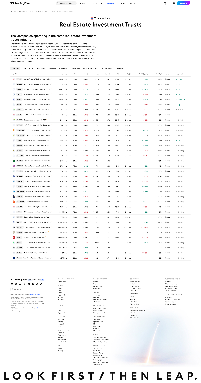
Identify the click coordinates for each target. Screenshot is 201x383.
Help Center (97, 326)
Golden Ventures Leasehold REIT (35, 120)
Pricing (95, 284)
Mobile (60, 348)
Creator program (135, 288)
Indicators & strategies (137, 310)
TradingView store (99, 337)
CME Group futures (99, 308)
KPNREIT (20, 247)
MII (19, 212)
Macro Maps (62, 339)
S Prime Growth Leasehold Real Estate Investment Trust (37, 186)
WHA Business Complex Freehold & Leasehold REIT (37, 207)
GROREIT (20, 166)
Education (133, 302)
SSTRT (19, 222)
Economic (61, 319)
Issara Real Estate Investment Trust (36, 232)
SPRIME (19, 186)
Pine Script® (62, 342)
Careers (96, 328)
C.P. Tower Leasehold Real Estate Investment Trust (38, 125)
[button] (89, 3)
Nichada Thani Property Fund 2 (34, 237)
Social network (135, 281)
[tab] (15, 68)
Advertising (169, 297)
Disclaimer (96, 351)
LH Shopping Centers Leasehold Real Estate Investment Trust (37, 94)
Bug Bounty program (100, 362)
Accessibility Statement (101, 357)
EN (168, 3)
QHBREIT (20, 161)
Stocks (60, 288)
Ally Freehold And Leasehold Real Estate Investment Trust (37, 140)
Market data (97, 286)
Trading (132, 299)
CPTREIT (20, 125)
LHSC (19, 94)
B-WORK (20, 176)
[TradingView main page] (20, 3)
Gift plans (96, 288)
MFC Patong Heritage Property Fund (35, 253)
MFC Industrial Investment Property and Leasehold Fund (37, 212)
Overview (96, 295)
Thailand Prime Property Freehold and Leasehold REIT (37, 145)
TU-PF (19, 258)
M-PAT (19, 253)
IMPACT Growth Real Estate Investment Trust (37, 89)
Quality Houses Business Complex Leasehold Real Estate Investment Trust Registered (38, 161)
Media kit (96, 331)
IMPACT (19, 89)
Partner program (171, 302)
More (132, 3)
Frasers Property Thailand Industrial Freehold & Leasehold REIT (37, 79)
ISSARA (19, 232)
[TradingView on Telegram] (32, 284)
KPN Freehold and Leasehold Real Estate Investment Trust (38, 248)
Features (96, 281)
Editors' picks (134, 304)
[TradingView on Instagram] (24, 284)
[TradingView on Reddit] (41, 284)
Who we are (97, 319)
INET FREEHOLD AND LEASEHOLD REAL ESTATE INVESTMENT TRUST (38, 110)
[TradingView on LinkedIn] (28, 284)
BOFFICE (19, 150)
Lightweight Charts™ (172, 286)
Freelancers (134, 315)
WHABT (19, 207)
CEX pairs (61, 297)
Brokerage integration (172, 299)
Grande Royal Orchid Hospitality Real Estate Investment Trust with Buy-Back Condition (38, 166)
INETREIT (20, 109)
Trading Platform (171, 291)
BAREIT (19, 99)
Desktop (60, 351)
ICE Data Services (34, 294)
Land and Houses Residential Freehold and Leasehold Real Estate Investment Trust (37, 196)
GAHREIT (20, 227)
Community (97, 3)
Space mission (98, 322)
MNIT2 (19, 237)
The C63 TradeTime (100, 342)
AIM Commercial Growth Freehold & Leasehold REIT (37, 242)
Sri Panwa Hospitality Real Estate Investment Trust (38, 202)
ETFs (59, 290)
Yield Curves (62, 335)
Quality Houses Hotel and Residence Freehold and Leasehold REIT (38, 156)
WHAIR (19, 115)
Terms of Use (97, 348)
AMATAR (20, 171)
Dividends (61, 324)
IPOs (59, 326)
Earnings (60, 322)
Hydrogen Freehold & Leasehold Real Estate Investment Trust (38, 191)
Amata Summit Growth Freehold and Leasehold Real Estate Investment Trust (38, 171)
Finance (167, 79)
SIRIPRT (19, 217)
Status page (97, 364)
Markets (110, 3)
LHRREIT (19, 196)
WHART (19, 84)
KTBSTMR (20, 181)
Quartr (39, 308)
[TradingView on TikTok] (37, 284)
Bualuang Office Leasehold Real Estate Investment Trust (38, 176)
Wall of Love (134, 284)
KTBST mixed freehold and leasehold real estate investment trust (38, 181)
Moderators (134, 293)
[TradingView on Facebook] (16, 284)
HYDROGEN (20, 191)
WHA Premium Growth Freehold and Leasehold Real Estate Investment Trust (37, 84)
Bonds (60, 293)
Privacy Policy (98, 353)
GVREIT (19, 120)
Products (84, 3)
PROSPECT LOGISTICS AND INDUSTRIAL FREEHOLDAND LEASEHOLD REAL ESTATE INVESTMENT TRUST (38, 130)
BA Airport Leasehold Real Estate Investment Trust (37, 99)
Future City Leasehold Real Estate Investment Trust (38, 135)
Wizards (133, 313)
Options (60, 337)
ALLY (19, 140)
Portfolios (61, 333)
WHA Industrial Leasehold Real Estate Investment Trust (37, 115)
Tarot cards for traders (101, 339)
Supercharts (62, 281)
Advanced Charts (171, 288)
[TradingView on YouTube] (20, 284)
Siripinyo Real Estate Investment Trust (37, 217)
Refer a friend (134, 286)
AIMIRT (19, 104)
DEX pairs (61, 299)
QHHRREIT (20, 155)
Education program (171, 304)
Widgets (168, 281)
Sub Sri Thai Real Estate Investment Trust (37, 222)
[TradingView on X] (11, 284)
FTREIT (19, 79)
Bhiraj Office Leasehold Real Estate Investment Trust (37, 150)
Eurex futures (97, 310)
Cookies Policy (98, 355)
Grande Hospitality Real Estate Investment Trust (38, 227)
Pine (59, 302)
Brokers (122, 3)
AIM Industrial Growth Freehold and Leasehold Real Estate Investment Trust (37, 104)
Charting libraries (171, 284)
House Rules (134, 291)
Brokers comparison (100, 299)
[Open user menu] (174, 3)
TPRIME (19, 145)
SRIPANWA (20, 201)
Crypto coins (62, 295)
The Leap (96, 302)
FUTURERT (20, 135)
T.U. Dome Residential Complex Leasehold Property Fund (37, 258)
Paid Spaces (134, 317)
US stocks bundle (99, 313)
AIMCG (19, 242)
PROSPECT (20, 130)
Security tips (97, 360)
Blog (94, 324)
